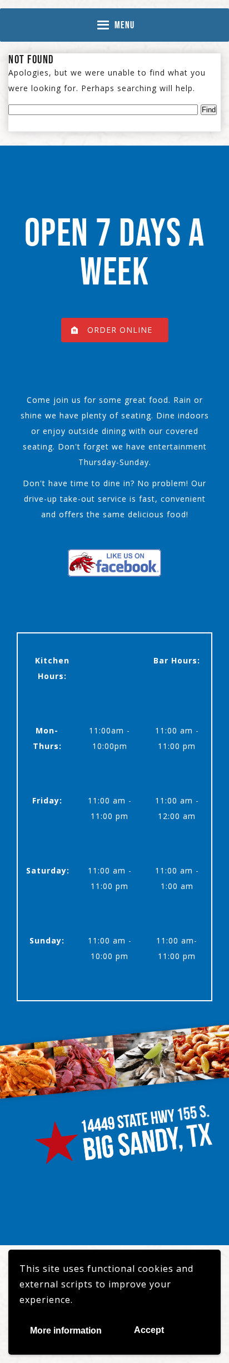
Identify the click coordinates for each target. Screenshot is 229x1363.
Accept (149, 1330)
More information (66, 1330)
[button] (124, 25)
